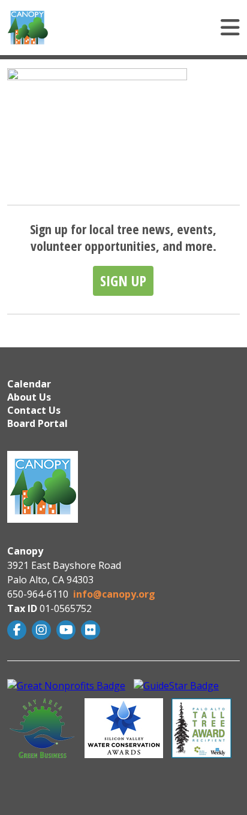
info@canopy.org (114, 594)
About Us (29, 397)
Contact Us (34, 410)
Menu (158, 28)
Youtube (67, 630)
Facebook (18, 630)
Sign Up (123, 280)
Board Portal (37, 423)
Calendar (29, 383)
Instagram (43, 630)
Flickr (92, 630)
